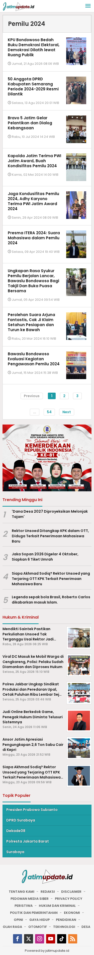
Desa (85, 926)
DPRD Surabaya (20, 820)
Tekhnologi (64, 926)
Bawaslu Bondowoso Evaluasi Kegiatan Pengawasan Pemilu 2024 (34, 359)
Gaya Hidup (39, 919)
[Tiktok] (61, 938)
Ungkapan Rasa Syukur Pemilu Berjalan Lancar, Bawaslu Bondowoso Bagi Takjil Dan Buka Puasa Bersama (33, 280)
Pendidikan (66, 919)
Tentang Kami (21, 891)
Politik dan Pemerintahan (34, 912)
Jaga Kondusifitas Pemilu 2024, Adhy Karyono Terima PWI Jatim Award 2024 (33, 201)
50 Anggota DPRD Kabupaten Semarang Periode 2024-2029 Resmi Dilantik (33, 86)
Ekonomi (72, 912)
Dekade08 (15, 830)
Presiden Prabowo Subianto (32, 809)
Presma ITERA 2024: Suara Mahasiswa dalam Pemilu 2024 (34, 238)
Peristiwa (24, 905)
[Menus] (87, 6)
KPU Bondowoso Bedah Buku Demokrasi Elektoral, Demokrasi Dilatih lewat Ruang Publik (33, 47)
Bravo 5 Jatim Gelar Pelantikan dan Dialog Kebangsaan (30, 123)
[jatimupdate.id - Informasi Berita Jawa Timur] (19, 6)
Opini (18, 919)
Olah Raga (12, 926)
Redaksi (48, 891)
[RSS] (72, 938)
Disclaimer (71, 891)
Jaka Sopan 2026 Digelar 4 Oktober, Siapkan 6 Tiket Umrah (45, 557)
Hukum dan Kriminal (57, 905)
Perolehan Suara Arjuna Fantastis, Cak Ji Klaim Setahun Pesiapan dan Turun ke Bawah (31, 322)
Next (66, 411)
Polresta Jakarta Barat (27, 841)
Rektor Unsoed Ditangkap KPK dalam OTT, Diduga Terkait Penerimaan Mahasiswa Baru (50, 536)
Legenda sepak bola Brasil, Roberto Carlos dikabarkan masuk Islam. (51, 599)
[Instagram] (39, 938)
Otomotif (37, 926)
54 (49, 411)
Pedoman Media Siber (30, 898)
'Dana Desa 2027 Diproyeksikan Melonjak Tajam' (50, 514)
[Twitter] (28, 938)
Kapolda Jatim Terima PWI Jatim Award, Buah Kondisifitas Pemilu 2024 (34, 160)
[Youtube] (50, 938)
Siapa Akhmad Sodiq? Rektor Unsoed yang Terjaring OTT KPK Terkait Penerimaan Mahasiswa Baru (51, 578)
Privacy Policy (68, 898)
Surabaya (15, 851)
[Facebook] (17, 938)
